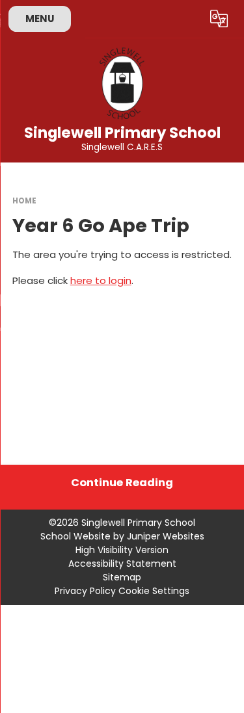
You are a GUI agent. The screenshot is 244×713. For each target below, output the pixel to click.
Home (24, 201)
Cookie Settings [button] (153, 590)
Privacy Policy (85, 590)
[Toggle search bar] (187, 19)
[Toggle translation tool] (219, 19)
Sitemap (122, 577)
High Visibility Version (122, 549)
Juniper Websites (165, 536)
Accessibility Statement (122, 563)
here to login (100, 280)
